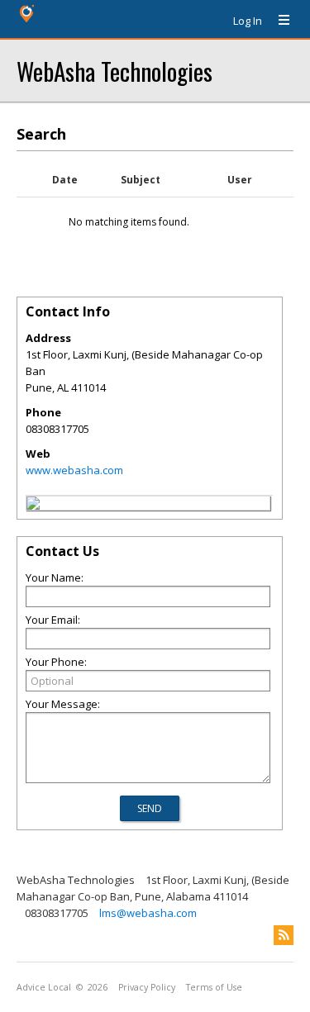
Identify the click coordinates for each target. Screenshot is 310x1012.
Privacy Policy (146, 987)
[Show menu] (277, 20)
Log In (247, 20)
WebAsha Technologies (114, 70)
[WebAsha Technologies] (33, 505)
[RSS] (283, 935)
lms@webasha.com (148, 912)
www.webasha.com (74, 470)
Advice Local (44, 987)
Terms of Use (214, 987)
